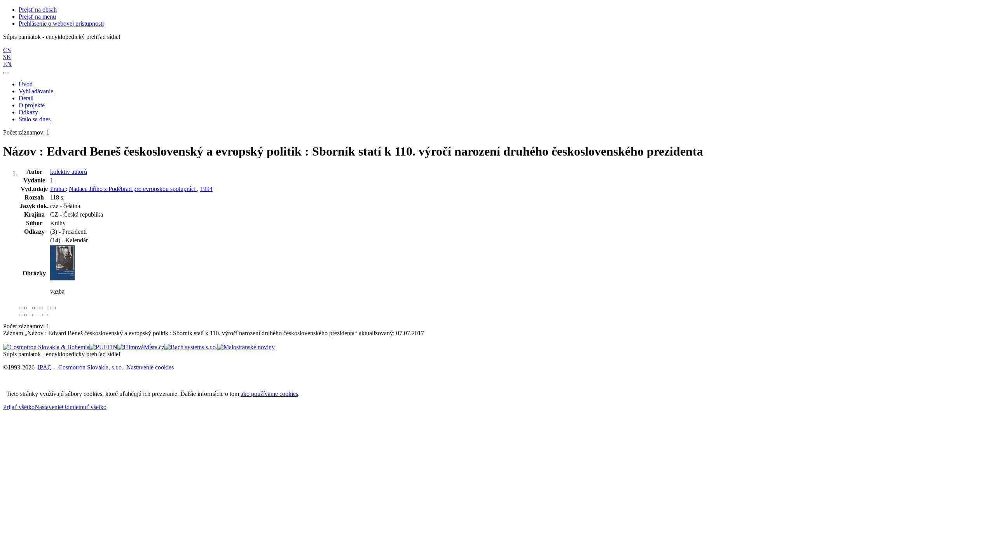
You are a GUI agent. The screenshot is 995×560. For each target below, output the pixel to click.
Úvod (26, 84)
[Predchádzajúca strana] (37, 315)
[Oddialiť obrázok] (29, 308)
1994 (206, 189)
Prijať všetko (19, 407)
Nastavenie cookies (150, 367)
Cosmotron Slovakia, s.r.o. (90, 367)
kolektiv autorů (68, 171)
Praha (58, 189)
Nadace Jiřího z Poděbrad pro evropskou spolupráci (133, 189)
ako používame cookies (269, 393)
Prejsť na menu (37, 16)
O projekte (32, 105)
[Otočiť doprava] (29, 315)
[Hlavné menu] (6, 73)
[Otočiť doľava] (22, 315)
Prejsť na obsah (38, 9)
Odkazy (28, 112)
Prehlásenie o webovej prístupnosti (61, 23)
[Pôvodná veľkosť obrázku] (37, 308)
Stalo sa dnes (35, 119)
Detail (26, 98)
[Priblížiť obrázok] (22, 308)
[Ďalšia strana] (45, 315)
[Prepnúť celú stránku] (45, 308)
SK (7, 57)
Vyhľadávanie (36, 91)
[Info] (53, 308)
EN (7, 64)
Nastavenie (48, 407)
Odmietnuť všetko (84, 407)
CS (7, 50)
